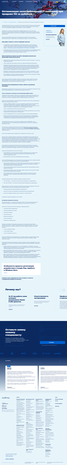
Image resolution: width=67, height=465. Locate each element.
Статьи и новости (29, 1)
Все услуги (14, 1)
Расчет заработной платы (30, 420)
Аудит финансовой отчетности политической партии (30, 427)
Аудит (27, 422)
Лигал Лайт (47, 451)
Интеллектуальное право (20, 426)
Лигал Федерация (48, 454)
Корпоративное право (19, 429)
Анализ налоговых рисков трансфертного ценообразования (20, 420)
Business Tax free (18, 412)
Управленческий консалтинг (39, 412)
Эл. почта (42, 338)
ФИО (42, 326)
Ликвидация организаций (39, 406)
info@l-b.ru (60, 1)
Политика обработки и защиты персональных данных (29, 462)
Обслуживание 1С (28, 400)
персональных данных (60, 345)
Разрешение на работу (39, 409)
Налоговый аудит (28, 433)
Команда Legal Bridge (59, 399)
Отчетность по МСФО (29, 403)
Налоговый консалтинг (20, 399)
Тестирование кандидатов (49, 447)
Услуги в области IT (29, 451)
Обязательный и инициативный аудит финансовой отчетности (29, 424)
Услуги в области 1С (29, 452)
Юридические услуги (20, 425)
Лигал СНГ (46, 455)
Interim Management (48, 446)
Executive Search (47, 445)
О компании (21, 1)
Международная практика (48, 400)
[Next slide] (63, 290)
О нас (56, 397)
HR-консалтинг (38, 413)
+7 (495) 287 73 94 (54, 1)
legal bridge (4, 408)
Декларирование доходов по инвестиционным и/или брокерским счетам (40, 444)
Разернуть (5, 272)
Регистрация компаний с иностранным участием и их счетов (40, 404)
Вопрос (42, 330)
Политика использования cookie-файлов (40, 462)
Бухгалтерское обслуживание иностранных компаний (30, 409)
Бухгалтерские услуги (30, 399)
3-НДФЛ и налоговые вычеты (20, 411)
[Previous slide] (60, 361)
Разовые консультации (19, 402)
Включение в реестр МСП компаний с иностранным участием (30, 446)
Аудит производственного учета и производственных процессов (30, 439)
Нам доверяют (8, 360)
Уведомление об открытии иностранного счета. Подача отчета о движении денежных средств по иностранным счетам (40, 440)
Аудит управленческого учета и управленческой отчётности (29, 435)
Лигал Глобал (47, 456)
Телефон (55, 338)
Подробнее (48, 39)
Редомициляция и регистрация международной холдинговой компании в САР (48, 405)
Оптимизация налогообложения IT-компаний (19, 417)
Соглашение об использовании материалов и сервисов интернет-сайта (55, 462)
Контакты (35, 1)
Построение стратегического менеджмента (38, 415)
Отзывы (56, 400)
